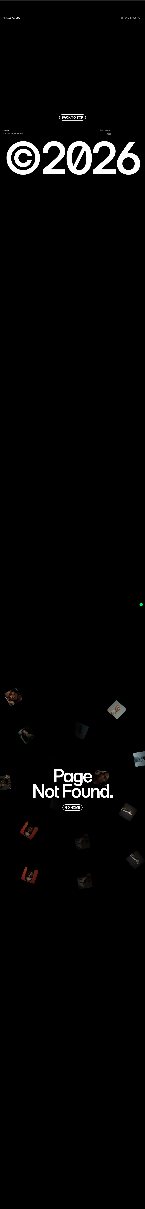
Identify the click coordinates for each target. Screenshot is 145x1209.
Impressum (105, 130)
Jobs (108, 133)
